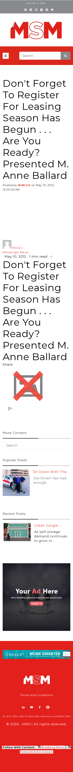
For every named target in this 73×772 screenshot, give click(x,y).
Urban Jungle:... (46, 525)
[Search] (65, 56)
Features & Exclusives (36, 752)
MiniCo (24, 185)
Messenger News (16, 252)
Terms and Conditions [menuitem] (36, 695)
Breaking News (53, 747)
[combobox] (44, 56)
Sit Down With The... (51, 472)
